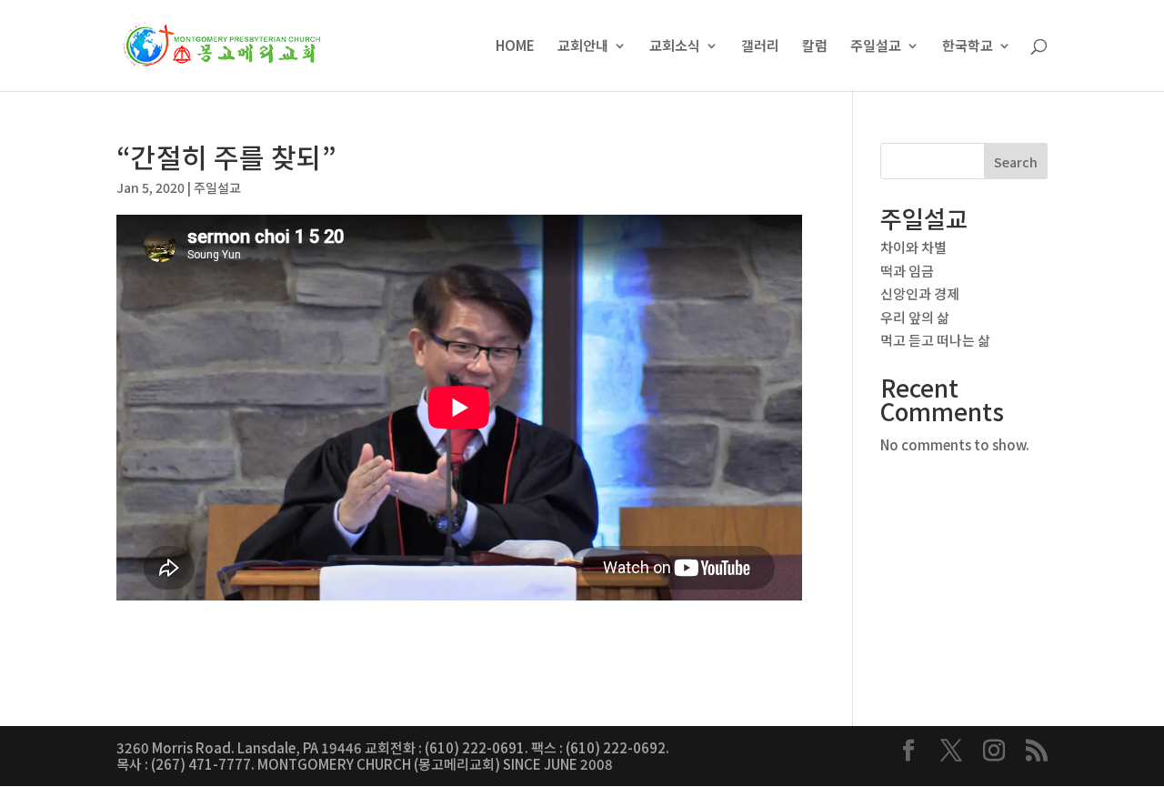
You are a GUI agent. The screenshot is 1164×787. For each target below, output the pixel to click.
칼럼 (815, 47)
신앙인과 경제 (919, 293)
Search (1016, 162)
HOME (515, 47)
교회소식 (674, 47)
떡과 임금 (907, 270)
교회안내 (582, 47)
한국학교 (967, 47)
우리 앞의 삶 (914, 317)
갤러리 (760, 47)
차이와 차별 (913, 247)
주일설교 (875, 47)
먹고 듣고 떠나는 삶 (935, 339)
